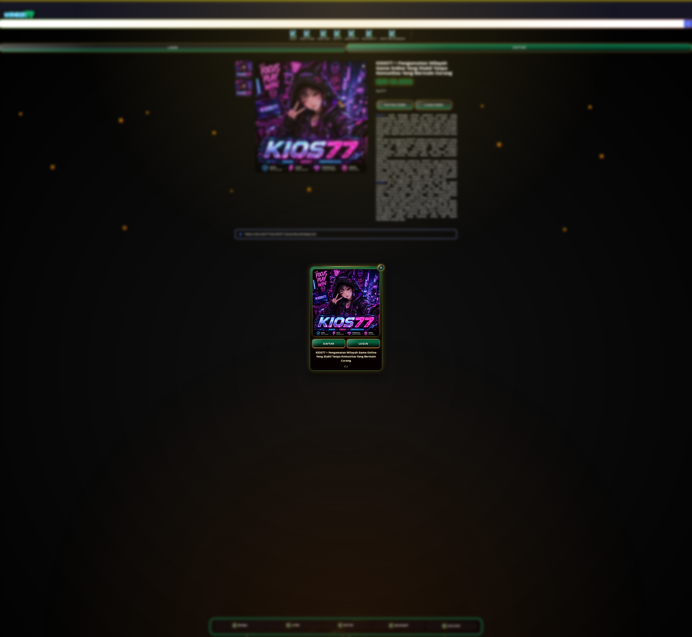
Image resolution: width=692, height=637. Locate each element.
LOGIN (363, 343)
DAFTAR (328, 343)
